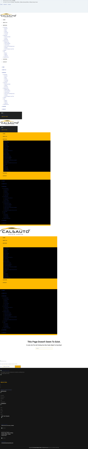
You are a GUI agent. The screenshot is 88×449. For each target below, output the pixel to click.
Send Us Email (3, 441)
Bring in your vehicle (4, 424)
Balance (5, 100)
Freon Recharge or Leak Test (9, 96)
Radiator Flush (6, 42)
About (1, 409)
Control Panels (6, 92)
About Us (5, 22)
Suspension (5, 35)
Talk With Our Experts (5, 115)
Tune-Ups (6, 81)
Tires (4, 51)
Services (5, 25)
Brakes (5, 77)
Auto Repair (5, 27)
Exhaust (5, 31)
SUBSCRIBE (18, 366)
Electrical (5, 28)
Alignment (6, 55)
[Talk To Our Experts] (1, 379)
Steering (5, 38)
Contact (5, 61)
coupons (5, 59)
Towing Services (6, 104)
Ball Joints (6, 39)
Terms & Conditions (52, 447)
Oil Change (6, 32)
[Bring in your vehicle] (2, 422)
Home (4, 19)
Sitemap (57, 447)
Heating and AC (5, 40)
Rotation (5, 54)
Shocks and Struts (7, 36)
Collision (4, 50)
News (1, 412)
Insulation (6, 47)
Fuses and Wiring (7, 43)
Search (1, 366)
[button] (24, 65)
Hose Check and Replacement (9, 46)
